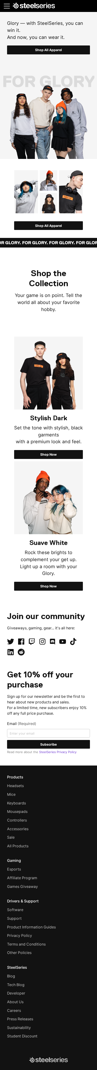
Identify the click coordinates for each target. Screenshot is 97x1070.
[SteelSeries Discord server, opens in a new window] (52, 641)
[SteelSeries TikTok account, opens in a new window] (73, 641)
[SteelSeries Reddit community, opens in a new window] (21, 652)
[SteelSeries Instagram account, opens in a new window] (42, 641)
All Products (17, 846)
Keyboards (16, 803)
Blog (11, 976)
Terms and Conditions (26, 944)
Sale (11, 837)
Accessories (17, 829)
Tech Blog (15, 985)
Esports (14, 869)
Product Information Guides (31, 927)
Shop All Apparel (48, 50)
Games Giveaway (22, 886)
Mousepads (17, 811)
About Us (15, 1002)
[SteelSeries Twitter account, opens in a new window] (10, 641)
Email (21, 723)
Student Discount (22, 1036)
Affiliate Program (22, 878)
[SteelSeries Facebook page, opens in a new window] (21, 641)
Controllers (17, 820)
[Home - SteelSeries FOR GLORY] (34, 6)
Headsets (15, 786)
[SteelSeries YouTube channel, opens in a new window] (62, 641)
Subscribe (48, 744)
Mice (11, 794)
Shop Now (48, 454)
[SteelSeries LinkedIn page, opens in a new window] (10, 652)
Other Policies (19, 952)
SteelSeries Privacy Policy (58, 752)
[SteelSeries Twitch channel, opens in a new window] (31, 641)
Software (15, 910)
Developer (16, 993)
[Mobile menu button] (7, 6)
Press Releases (20, 1019)
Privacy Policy (19, 935)
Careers (14, 1010)
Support (14, 918)
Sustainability (19, 1027)
